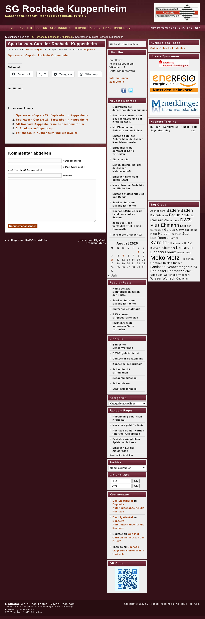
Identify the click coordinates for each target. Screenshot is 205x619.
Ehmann (170, 225)
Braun (175, 215)
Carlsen (156, 220)
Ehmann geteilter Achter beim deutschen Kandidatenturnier (128, 139)
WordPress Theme (34, 603)
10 (112, 259)
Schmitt (189, 271)
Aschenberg (158, 211)
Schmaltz (174, 271)
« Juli (112, 275)
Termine (81, 28)
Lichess (157, 252)
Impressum (122, 28)
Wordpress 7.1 (28, 609)
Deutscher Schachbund (128, 358)
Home (11, 28)
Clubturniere (61, 28)
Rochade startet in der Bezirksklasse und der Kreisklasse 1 (127, 118)
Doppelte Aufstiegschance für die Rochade (128, 508)
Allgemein (67, 37)
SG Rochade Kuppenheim (66, 8)
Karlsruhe (176, 243)
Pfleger (185, 259)
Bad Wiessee (159, 215)
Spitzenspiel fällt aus (126, 309)
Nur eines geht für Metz (128, 425)
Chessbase (171, 220)
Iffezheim (176, 234)
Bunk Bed (128, 455)
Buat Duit (21, 607)
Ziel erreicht (121, 159)
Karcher (159, 242)
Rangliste (25, 28)
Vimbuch (156, 274)
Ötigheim (182, 279)
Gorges (169, 229)
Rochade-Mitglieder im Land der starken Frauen (127, 214)
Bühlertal (188, 215)
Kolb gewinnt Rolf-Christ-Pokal (28, 240)
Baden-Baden (180, 210)
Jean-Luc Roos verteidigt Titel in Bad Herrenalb (127, 226)
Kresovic (184, 248)
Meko (157, 257)
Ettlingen (186, 226)
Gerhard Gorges (33, 49)
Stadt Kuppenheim (125, 388)
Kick (188, 243)
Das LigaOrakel (123, 500)
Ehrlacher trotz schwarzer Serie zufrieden (123, 151)
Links (107, 28)
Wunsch (169, 278)
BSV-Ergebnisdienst (126, 353)
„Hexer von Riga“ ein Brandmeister (92, 242)
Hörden (164, 233)
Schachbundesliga (125, 378)
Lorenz (170, 252)
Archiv (95, 28)
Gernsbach (156, 230)
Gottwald (182, 229)
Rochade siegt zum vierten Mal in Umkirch (128, 551)
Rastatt (167, 263)
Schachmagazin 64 (182, 267)
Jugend (41, 28)
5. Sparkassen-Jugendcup (34, 128)
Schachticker (121, 383)
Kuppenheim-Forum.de (127, 364)
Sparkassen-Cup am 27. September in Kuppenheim (52, 115)
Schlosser (158, 271)
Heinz (193, 230)
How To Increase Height (40, 607)
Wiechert (184, 275)
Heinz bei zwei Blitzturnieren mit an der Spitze (126, 292)
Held (153, 233)
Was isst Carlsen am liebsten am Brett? (128, 538)
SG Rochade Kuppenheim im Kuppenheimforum (50, 124)
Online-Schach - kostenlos (167, 48)
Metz (173, 257)
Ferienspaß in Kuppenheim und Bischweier (46, 132)
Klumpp (168, 248)
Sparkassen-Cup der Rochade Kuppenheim (38, 55)
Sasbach (158, 267)
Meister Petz (184, 252)
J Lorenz (173, 238)
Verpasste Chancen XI (127, 234)
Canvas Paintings (64, 607)
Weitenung (170, 275)
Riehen (177, 263)
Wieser (156, 278)
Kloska (155, 248)
